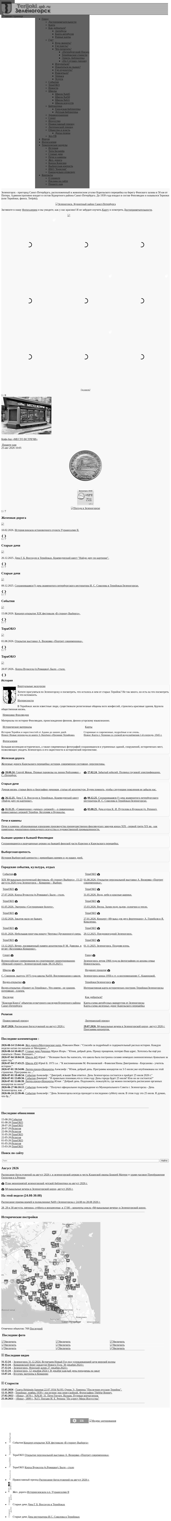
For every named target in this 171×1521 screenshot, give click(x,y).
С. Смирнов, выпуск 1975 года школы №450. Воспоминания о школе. (41, 975)
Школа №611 (62, 100)
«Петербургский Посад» (76, 52)
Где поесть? (61, 46)
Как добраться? (57, 28)
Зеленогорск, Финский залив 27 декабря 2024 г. (41, 1367)
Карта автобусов (64, 34)
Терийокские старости (74, 55)
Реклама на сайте (58, 181)
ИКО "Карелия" (57, 169)
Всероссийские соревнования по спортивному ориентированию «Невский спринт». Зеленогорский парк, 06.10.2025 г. (38, 962)
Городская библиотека (67, 109)
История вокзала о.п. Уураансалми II (48, 1492)
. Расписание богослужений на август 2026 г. (33, 1026)
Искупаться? (62, 64)
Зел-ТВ (52, 136)
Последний (36, 1328)
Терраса (59, 76)
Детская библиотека (66, 112)
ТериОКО (54, 85)
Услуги (59, 79)
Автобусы (60, 31)
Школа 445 (31, 1057)
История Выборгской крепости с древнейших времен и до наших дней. (42, 857)
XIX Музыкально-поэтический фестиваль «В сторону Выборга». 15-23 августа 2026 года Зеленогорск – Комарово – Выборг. (41, 881)
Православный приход (61, 124)
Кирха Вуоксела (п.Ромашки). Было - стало (49, 1467)
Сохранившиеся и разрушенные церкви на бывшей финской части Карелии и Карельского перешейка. (60, 843)
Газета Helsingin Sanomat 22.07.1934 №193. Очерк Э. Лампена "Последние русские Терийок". (69, 1389)
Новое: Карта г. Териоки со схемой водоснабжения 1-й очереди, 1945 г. (123, 735)
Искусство (54, 121)
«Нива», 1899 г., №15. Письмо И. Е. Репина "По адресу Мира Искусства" (57, 1398)
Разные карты (63, 37)
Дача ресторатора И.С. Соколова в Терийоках (54, 1516)
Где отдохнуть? (63, 70)
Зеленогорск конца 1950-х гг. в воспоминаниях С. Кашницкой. (119, 975)
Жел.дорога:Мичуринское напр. (43, 1045)
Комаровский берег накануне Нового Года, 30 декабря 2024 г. (49, 1364)
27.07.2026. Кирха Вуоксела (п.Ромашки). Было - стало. (33, 894)
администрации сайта (97, 1428)
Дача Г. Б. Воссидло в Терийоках (46, 1504)
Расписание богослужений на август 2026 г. (64, 1479)
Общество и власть (59, 130)
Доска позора (62, 133)
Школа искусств (64, 103)
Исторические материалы (17, 726)
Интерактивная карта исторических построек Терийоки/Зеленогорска (123, 987)
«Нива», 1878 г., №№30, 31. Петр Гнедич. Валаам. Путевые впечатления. (57, 1395)
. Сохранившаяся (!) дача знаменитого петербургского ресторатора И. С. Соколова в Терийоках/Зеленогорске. (121, 799)
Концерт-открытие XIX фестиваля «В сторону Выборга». (47, 613)
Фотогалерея (49, 142)
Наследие (8, 997)
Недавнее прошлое (96, 970)
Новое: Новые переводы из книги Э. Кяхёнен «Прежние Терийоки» (38, 735)
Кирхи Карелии (57, 163)
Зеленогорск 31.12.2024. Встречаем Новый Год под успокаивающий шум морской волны (64, 1361)
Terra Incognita (56, 151)
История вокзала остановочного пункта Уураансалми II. (47, 530)
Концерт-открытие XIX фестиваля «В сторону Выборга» (56, 1442)
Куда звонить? (63, 43)
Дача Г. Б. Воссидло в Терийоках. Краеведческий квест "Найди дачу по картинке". (62, 557)
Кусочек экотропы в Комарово (31, 1373)
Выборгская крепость (60, 166)
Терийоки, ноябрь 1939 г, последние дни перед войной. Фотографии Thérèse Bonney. (63, 1392)
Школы (52, 91)
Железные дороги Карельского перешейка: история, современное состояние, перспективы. (53, 764)
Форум (46, 139)
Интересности (26, 700)
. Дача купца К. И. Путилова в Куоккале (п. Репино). (122, 809)
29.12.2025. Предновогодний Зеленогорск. (108, 933)
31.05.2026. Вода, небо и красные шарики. (108, 894)
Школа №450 (62, 97)
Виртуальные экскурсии (31, 686)
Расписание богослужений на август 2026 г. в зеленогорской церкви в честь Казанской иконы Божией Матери (64, 1174)
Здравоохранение (58, 115)
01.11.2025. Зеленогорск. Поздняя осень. (107, 945)
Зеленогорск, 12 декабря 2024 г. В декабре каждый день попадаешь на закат (57, 1370)
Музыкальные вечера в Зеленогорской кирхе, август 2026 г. (39, 1189)
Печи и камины (57, 157)
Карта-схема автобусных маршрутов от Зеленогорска (114, 1002)
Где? (50, 40)
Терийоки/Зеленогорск (98, 982)
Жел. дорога (55, 160)
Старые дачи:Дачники (37, 1051)
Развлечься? (62, 73)
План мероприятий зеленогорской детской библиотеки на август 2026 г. (46, 1183)
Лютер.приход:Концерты (39, 1069)
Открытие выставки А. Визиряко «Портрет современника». (49, 641)
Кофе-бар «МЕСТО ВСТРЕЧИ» (19, 439)
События (53, 82)
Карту (105, 209)
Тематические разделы (54, 145)
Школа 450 (31, 1063)
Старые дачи (55, 154)
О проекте (54, 178)
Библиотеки (55, 106)
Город (45, 19)
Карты (88, 726)
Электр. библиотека (73, 58)
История (53, 148)
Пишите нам (55, 184)
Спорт (52, 118)
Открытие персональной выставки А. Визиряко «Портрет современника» (67, 1455)
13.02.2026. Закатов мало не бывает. (21, 918)
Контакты (47, 175)
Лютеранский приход (60, 127)
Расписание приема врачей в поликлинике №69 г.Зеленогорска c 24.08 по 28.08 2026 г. (50, 1202)
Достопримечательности (62, 22)
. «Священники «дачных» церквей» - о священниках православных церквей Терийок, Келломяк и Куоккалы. (37, 811)
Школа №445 (62, 94)
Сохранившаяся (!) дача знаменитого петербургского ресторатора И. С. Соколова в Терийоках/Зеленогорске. (77, 585)
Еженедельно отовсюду (61, 172)
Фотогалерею (29, 209)
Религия (16, 1128)
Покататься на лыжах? (68, 67)
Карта (51, 25)
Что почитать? (63, 49)
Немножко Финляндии (16, 714)
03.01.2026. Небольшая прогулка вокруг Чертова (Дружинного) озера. (41, 933)
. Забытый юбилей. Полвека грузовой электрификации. (124, 772)
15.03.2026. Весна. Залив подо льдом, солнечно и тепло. (116, 906)
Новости (53, 88)
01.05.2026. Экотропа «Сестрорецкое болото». (27, 906)
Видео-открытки (12, 982)
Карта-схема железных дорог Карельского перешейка (114, 1005)
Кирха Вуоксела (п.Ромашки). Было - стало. (40, 669)
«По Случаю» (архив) (74, 61)
